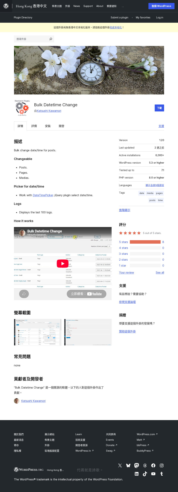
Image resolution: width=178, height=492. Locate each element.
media (150, 193)
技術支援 (80, 439)
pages (159, 193)
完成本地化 (116, 27)
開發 (61, 126)
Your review (126, 272)
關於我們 (19, 434)
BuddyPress (145, 450)
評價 (34, 126)
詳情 (20, 126)
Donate (112, 445)
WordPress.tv (84, 450)
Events (110, 439)
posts (152, 200)
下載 (159, 107)
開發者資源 (81, 445)
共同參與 (111, 434)
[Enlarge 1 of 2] (56, 323)
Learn (78, 434)
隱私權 (17, 450)
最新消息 (19, 439)
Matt (141, 439)
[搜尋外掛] (50, 39)
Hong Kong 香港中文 (58, 470)
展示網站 (49, 434)
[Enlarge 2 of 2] (107, 323)
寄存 (16, 445)
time (160, 200)
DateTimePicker (43, 195)
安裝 (48, 126)
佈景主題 (49, 439)
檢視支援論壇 (127, 302)
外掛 (47, 445)
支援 (161, 126)
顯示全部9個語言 (155, 185)
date (141, 193)
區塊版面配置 (52, 450)
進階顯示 (124, 210)
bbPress (143, 445)
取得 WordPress (161, 6)
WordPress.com (147, 434)
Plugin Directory (23, 17)
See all (160, 272)
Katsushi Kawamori (49, 110)
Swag (110, 450)
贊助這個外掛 (127, 331)
